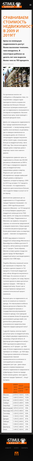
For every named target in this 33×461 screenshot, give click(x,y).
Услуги (16, 448)
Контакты (24, 448)
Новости (8, 448)
